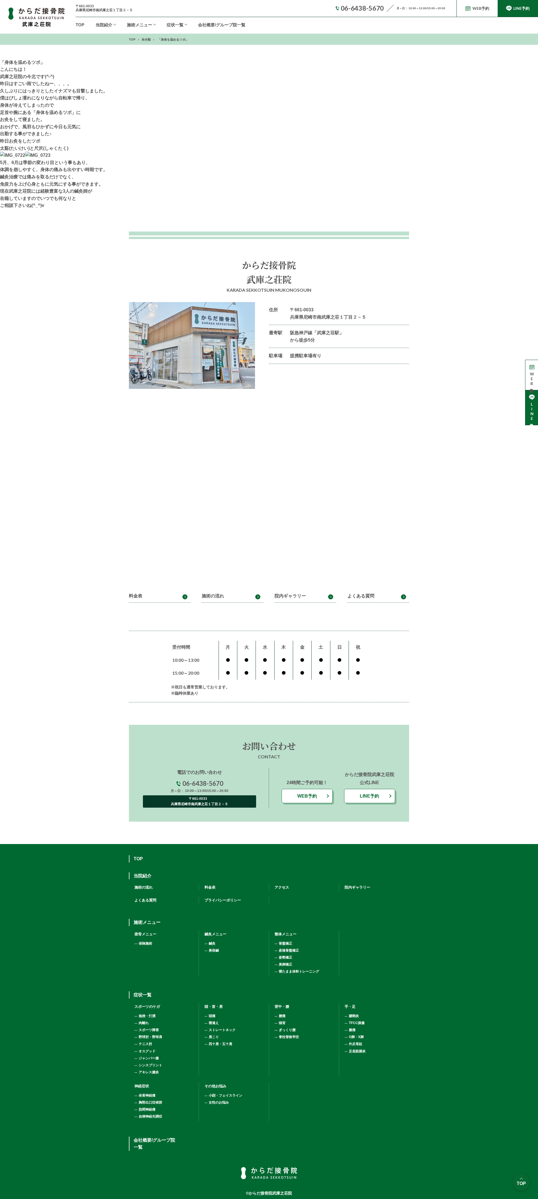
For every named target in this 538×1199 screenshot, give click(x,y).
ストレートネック (222, 1030)
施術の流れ (213, 595)
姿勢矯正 (285, 957)
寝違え (214, 1023)
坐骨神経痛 (147, 1095)
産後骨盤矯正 (289, 950)
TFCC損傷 (357, 1023)
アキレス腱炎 (149, 1072)
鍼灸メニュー (215, 934)
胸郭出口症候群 (150, 1102)
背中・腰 (282, 1006)
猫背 (282, 1023)
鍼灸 (212, 943)
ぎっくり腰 (287, 1030)
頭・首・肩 (214, 1006)
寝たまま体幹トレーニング (299, 971)
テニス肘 (145, 1044)
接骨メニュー (145, 934)
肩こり (214, 1037)
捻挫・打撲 (147, 1016)
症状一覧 (175, 24)
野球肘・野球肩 (150, 1037)
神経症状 (141, 1086)
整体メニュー (285, 934)
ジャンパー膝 (149, 1058)
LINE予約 (369, 796)
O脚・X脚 (356, 1037)
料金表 (135, 595)
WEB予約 (307, 796)
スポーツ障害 (149, 1030)
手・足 (350, 1006)
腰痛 (282, 1016)
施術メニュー (147, 922)
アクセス (282, 887)
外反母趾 (355, 1044)
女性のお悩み (219, 1102)
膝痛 (352, 1030)
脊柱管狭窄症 (289, 1037)
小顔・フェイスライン (225, 1095)
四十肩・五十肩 (220, 1044)
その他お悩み (215, 1086)
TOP (80, 24)
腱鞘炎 (354, 1016)
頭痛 (212, 1016)
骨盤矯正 (285, 943)
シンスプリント (150, 1065)
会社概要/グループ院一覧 (221, 24)
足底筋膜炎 (357, 1051)
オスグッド (147, 1051)
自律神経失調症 (150, 1116)
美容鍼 (214, 950)
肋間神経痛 (147, 1109)
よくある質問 (360, 595)
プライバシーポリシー (223, 900)
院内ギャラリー (290, 595)
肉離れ (144, 1023)
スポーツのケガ (147, 1006)
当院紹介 (104, 24)
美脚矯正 (285, 964)
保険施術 (145, 943)
